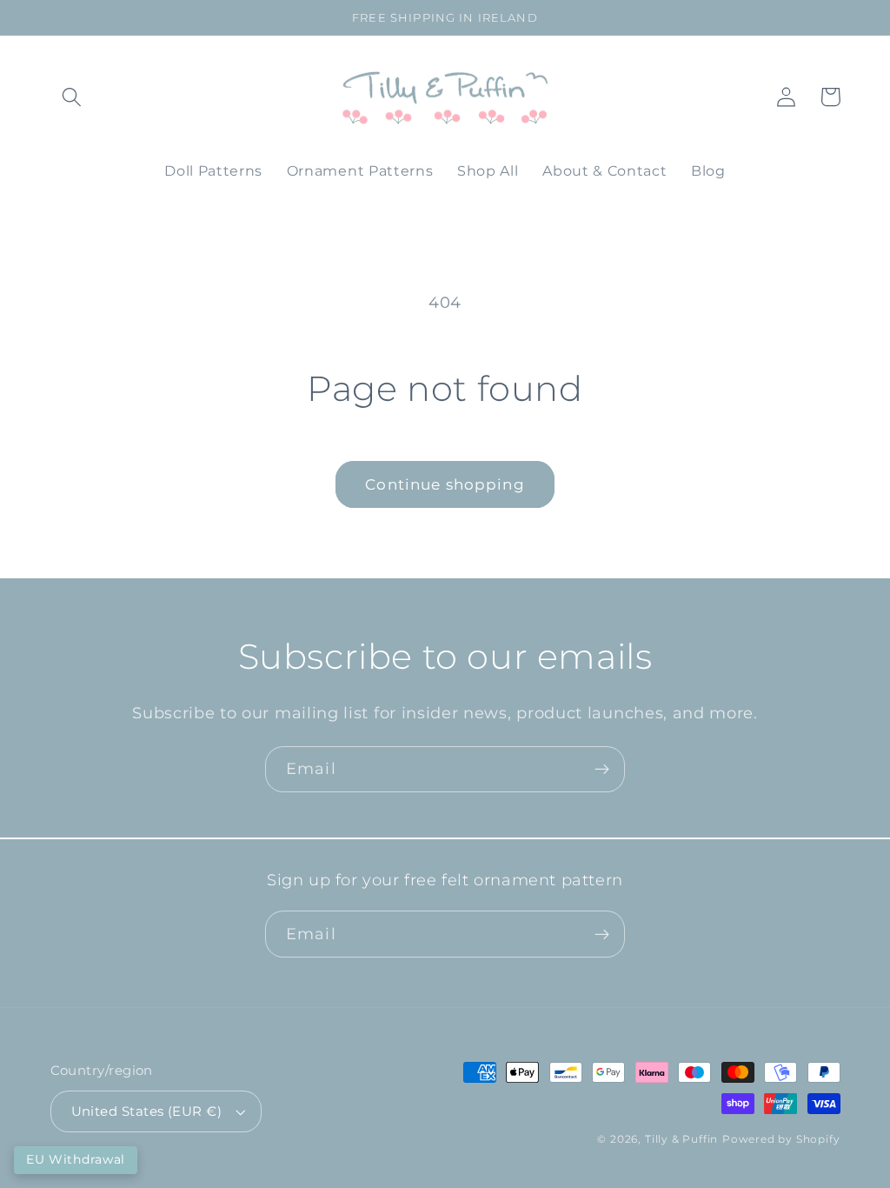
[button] (72, 97)
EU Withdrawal (75, 1159)
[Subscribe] (602, 769)
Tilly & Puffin (681, 1139)
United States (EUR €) (146, 1111)
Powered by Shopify (781, 1139)
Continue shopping (445, 484)
